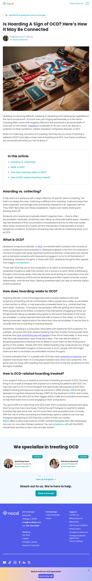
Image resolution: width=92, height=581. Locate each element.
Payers (48, 518)
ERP (73, 390)
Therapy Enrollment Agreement (77, 536)
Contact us (74, 515)
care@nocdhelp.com (31, 522)
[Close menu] (87, 3)
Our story (26, 535)
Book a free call (76, 3)
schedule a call (60, 424)
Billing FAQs (74, 522)
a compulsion (22, 262)
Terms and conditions (78, 525)
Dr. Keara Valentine (19, 39)
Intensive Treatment (31, 545)
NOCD (6, 420)
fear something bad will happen (33, 335)
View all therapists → (46, 479)
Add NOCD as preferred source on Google (27, 15)
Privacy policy (75, 529)
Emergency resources (78, 532)
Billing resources (76, 518)
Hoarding (32, 125)
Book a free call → (22, 466)
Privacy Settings (76, 541)
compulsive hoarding (71, 356)
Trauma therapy (53, 515)
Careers (25, 538)
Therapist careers (29, 542)
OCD (40, 246)
